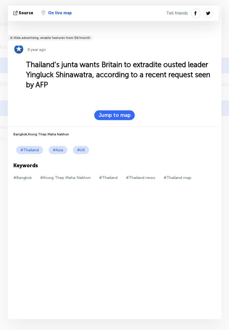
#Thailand (29, 150)
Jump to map (115, 115)
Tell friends (177, 13)
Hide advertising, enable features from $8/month (52, 38)
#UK (81, 150)
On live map (60, 13)
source (26, 13)
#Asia (58, 150)
